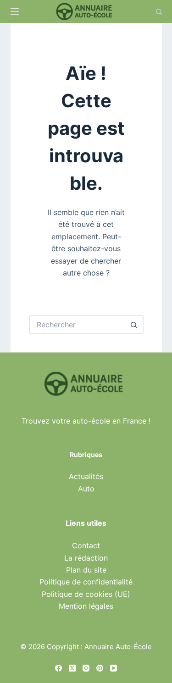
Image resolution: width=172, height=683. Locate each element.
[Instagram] (86, 668)
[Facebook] (58, 668)
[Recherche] (159, 12)
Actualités (86, 476)
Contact (86, 545)
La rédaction (86, 557)
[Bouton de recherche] (134, 324)
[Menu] (15, 11)
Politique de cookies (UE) (86, 594)
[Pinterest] (99, 668)
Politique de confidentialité (86, 581)
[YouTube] (113, 668)
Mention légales (86, 606)
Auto (86, 488)
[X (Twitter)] (72, 668)
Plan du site (86, 569)
